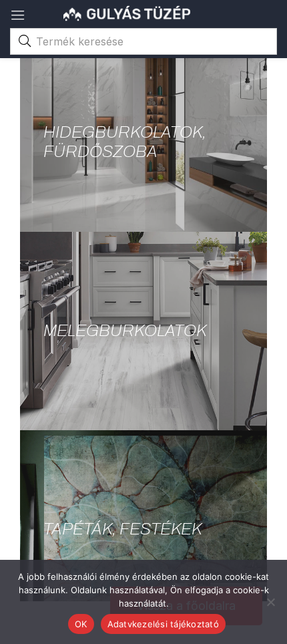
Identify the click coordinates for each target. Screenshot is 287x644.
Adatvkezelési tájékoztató (163, 624)
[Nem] (270, 602)
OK (81, 624)
